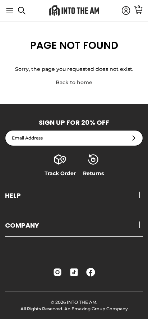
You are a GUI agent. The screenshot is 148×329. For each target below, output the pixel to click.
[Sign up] (134, 138)
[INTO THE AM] (74, 10)
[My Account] (122, 11)
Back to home (74, 82)
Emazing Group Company (99, 308)
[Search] (25, 13)
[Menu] (10, 11)
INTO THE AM (81, 302)
